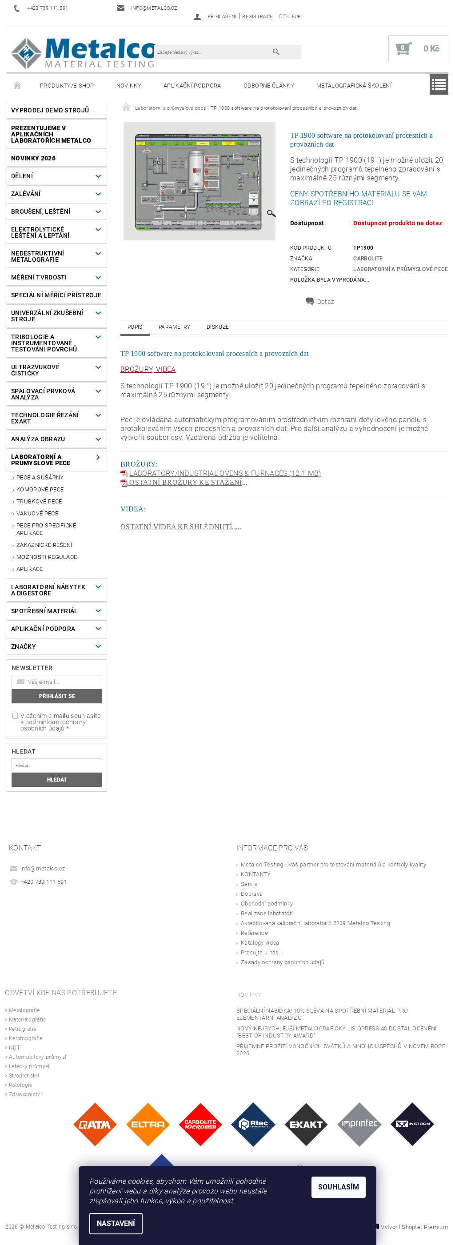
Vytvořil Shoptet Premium (414, 1227)
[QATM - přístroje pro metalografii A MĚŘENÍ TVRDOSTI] (95, 1124)
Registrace (257, 17)
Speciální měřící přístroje (56, 295)
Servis (249, 884)
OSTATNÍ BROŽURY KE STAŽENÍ (185, 482)
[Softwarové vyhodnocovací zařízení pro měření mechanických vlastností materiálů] (359, 1124)
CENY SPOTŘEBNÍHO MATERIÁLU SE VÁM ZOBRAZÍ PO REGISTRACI (358, 198)
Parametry (175, 327)
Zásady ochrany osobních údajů (282, 962)
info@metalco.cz (42, 868)
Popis (135, 327)
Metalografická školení (353, 85)
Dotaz (326, 301)
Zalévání (26, 193)
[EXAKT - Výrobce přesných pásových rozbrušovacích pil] (306, 1124)
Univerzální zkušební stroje (47, 316)
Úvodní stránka (18, 85)
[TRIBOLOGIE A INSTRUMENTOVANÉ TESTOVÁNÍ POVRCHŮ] (253, 1124)
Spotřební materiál (44, 611)
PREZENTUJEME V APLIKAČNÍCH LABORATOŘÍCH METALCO (51, 134)
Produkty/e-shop (67, 85)
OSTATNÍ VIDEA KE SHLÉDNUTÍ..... (181, 527)
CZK (284, 16)
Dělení (22, 176)
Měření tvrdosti (39, 277)
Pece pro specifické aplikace (46, 529)
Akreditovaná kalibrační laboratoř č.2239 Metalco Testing (315, 923)
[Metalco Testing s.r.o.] (84, 53)
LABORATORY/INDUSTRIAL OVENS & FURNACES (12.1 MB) (225, 473)
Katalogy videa (260, 942)
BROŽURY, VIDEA (148, 369)
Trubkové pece (39, 501)
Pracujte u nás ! (261, 952)
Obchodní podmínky (267, 903)
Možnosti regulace (46, 557)
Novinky (128, 85)
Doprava (252, 893)
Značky (23, 646)
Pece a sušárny (40, 477)
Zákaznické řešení (44, 545)
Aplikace (29, 569)
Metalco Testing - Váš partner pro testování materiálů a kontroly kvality (333, 864)
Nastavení (116, 1223)
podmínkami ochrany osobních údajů (53, 725)
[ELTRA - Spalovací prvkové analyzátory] (148, 1124)
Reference (254, 933)
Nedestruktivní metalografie (37, 256)
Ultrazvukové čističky (35, 370)
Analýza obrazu (38, 439)
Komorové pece (40, 489)
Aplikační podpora (192, 85)
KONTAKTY (256, 874)
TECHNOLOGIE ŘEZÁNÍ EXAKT (45, 418)
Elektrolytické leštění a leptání (40, 232)
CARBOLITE (368, 258)
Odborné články (268, 85)
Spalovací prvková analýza (43, 394)
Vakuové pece (37, 513)
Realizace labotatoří (267, 913)
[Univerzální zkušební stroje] (413, 1124)
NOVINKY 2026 (33, 158)
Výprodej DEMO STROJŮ (50, 110)
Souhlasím (338, 1187)
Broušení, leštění (40, 211)
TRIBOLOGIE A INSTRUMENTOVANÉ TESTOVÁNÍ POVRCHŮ (44, 343)
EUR (296, 17)
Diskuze (218, 327)
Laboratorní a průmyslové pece (41, 460)
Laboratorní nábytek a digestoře (48, 590)
